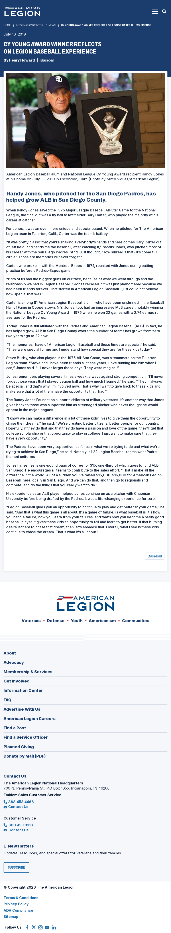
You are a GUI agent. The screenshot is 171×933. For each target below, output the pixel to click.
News (52, 25)
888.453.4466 (21, 802)
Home (7, 25)
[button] (155, 12)
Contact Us (18, 806)
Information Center (29, 25)
